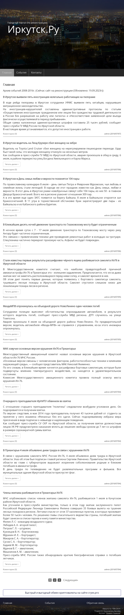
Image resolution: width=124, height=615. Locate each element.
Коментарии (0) (10, 133)
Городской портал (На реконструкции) (33, 27)
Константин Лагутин (112, 611)
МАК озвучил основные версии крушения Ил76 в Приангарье (39, 348)
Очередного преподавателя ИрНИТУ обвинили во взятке (37, 401)
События (21, 72)
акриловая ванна (78, 42)
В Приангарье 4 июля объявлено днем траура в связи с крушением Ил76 (46, 450)
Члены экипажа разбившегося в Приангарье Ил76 (32, 492)
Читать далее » (11, 164)
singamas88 (42, 42)
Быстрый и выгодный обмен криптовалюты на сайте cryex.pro (62, 592)
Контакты (36, 72)
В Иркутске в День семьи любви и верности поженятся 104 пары (41, 178)
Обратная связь (95, 602)
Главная (7, 72)
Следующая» (70, 580)
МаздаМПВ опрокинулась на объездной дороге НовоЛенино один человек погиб (51, 306)
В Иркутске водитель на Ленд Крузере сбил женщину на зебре (40, 143)
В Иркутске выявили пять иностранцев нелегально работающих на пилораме (49, 97)
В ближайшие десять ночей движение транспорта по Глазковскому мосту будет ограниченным (59, 224)
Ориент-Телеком (113, 613)
